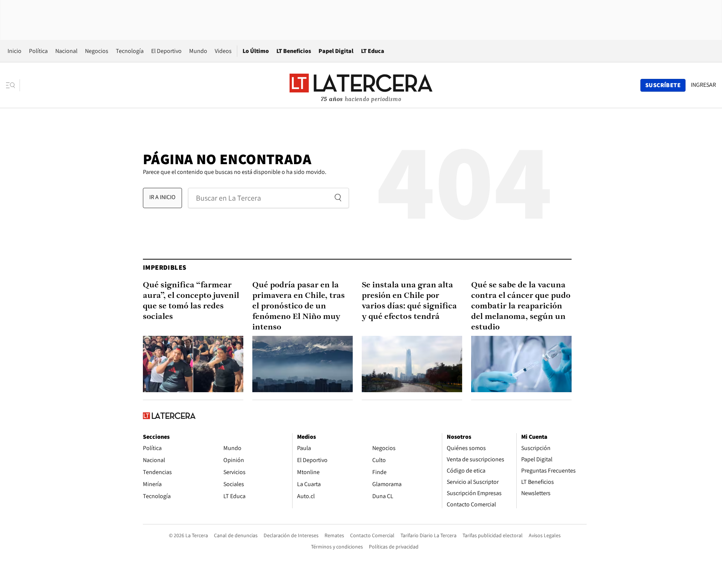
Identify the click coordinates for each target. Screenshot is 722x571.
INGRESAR (703, 85)
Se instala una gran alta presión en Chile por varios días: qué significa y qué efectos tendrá (409, 301)
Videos (223, 51)
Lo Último (256, 51)
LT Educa (372, 51)
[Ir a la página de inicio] (361, 85)
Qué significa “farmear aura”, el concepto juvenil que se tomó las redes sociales (191, 301)
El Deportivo (166, 51)
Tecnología (130, 51)
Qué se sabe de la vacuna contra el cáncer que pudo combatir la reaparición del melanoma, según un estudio (520, 306)
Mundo (198, 51)
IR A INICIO (162, 197)
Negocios (96, 51)
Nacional (66, 51)
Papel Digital (336, 51)
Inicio (14, 51)
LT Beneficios (293, 51)
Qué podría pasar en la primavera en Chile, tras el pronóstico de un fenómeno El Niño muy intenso (298, 306)
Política (38, 51)
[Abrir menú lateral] (13, 85)
